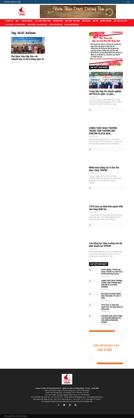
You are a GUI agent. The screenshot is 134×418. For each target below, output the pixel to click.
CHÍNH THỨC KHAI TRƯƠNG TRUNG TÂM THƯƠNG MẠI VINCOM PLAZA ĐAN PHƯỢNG (111, 284)
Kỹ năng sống (58, 21)
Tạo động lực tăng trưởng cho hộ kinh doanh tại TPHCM (105, 244)
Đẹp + (17, 21)
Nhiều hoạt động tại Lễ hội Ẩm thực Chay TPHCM (104, 169)
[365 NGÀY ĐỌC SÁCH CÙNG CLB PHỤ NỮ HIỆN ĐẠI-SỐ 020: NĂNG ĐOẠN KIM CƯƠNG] (94, 318)
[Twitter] (64, 405)
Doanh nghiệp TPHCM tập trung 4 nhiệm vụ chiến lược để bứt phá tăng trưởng (112, 271)
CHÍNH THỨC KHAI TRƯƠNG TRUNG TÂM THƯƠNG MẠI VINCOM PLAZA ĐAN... (103, 131)
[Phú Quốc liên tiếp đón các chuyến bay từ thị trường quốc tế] (28, 45)
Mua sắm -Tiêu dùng (72, 21)
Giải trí (95, 21)
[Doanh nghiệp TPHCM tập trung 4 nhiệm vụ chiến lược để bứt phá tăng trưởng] (94, 272)
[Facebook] (58, 405)
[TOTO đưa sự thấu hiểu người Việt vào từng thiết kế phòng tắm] (106, 195)
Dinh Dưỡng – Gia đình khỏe (37, 24)
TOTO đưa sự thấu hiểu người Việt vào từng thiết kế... (106, 208)
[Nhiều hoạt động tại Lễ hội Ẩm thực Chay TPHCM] (106, 156)
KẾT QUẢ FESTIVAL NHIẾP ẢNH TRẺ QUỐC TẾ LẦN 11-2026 (111, 296)
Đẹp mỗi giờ (86, 21)
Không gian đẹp (105, 21)
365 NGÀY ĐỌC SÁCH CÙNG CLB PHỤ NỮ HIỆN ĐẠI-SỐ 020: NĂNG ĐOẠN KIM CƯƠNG (111, 319)
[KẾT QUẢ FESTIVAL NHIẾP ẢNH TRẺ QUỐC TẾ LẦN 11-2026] (94, 296)
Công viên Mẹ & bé (55, 24)
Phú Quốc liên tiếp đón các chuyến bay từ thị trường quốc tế (27, 58)
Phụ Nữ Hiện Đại (27, 21)
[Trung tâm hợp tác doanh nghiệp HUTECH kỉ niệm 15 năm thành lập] (106, 80)
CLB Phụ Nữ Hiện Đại (71, 24)
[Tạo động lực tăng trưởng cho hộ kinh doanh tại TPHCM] (106, 232)
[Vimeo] (70, 405)
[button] (128, 2)
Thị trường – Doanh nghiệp (15, 24)
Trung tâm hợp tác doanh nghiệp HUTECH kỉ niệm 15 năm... (105, 92)
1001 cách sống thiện (43, 21)
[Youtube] (75, 405)
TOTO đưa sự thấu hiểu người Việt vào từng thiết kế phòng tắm (112, 307)
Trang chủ (9, 21)
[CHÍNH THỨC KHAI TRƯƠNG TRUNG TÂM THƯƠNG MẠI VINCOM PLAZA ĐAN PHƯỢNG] (106, 117)
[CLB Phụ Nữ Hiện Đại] (106, 49)
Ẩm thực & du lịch (120, 21)
